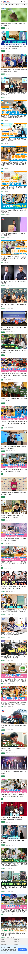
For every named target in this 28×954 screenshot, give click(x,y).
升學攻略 (24, 4)
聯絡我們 (3, 939)
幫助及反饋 (16, 941)
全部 (6, 4)
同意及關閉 (22, 949)
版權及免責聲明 (17, 939)
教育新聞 (11, 4)
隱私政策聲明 (4, 944)
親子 (2, 120)
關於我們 (3, 941)
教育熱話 (18, 4)
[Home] (6, 1)
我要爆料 (16, 944)
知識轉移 (3, 51)
